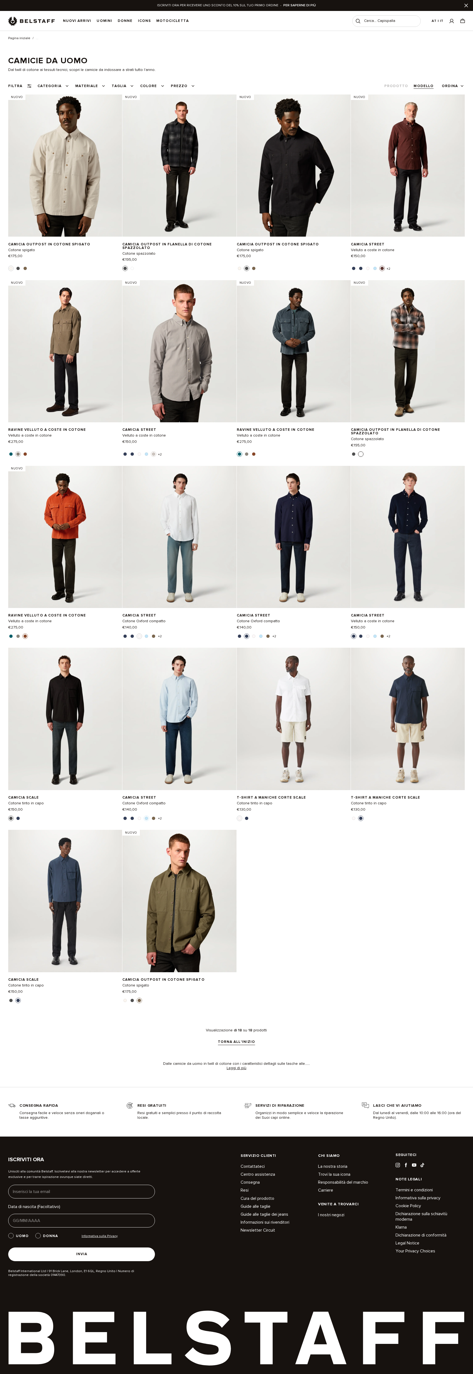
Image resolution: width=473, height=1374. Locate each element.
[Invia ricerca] (358, 21)
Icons (144, 21)
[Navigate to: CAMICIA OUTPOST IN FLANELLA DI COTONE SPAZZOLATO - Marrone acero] (408, 351)
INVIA (81, 1254)
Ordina (450, 86)
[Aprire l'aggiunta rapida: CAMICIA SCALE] (11, 818)
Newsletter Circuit (258, 1230)
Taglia (119, 86)
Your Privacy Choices (415, 1251)
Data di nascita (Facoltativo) (34, 1206)
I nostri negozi (331, 1215)
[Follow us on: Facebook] (406, 1165)
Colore (148, 86)
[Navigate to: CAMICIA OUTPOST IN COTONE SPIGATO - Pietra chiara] (65, 165)
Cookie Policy (408, 1206)
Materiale (86, 86)
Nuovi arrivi (77, 21)
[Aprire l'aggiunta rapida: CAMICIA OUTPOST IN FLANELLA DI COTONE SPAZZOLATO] (125, 268)
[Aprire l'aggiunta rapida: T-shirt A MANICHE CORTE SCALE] (239, 818)
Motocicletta (172, 21)
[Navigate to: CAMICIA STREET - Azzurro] (179, 719)
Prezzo (179, 86)
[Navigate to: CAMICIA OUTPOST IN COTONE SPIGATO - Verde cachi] (179, 901)
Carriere (325, 1190)
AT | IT (437, 21)
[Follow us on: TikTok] (422, 1165)
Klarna (401, 1227)
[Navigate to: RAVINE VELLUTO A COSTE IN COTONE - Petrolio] (294, 351)
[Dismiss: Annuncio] (466, 5)
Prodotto (396, 86)
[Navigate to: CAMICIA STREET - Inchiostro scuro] (294, 537)
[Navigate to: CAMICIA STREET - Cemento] (179, 351)
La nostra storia (332, 1166)
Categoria (49, 86)
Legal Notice (407, 1243)
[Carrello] (462, 21)
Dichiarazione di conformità (421, 1235)
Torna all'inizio (236, 1042)
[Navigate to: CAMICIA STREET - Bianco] (179, 537)
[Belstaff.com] (31, 21)
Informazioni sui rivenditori (265, 1222)
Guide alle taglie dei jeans (264, 1214)
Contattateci (253, 1166)
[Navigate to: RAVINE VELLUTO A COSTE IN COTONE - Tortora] (65, 351)
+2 (388, 269)
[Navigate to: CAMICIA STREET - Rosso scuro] (408, 165)
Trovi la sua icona (334, 1174)
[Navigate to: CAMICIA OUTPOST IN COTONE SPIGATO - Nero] (294, 165)
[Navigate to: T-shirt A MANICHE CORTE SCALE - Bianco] (294, 719)
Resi (245, 1190)
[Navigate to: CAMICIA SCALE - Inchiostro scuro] (65, 901)
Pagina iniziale (19, 38)
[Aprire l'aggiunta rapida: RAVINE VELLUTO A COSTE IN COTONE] (11, 454)
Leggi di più (236, 1068)
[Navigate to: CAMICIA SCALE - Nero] (65, 719)
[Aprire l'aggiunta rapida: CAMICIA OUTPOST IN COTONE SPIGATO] (11, 268)
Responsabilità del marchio (343, 1182)
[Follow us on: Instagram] (398, 1165)
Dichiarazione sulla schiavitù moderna (421, 1216)
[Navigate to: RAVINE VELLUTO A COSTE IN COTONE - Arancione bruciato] (65, 537)
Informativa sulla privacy (418, 1198)
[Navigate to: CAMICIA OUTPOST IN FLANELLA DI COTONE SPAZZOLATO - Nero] (179, 165)
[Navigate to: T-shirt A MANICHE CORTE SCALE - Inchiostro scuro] (408, 719)
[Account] (451, 21)
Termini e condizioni (414, 1190)
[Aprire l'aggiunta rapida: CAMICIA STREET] (353, 268)
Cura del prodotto (257, 1198)
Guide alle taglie (255, 1206)
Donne (125, 21)
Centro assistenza (258, 1174)
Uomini (104, 21)
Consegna (250, 1182)
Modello (423, 86)
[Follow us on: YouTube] (414, 1165)
